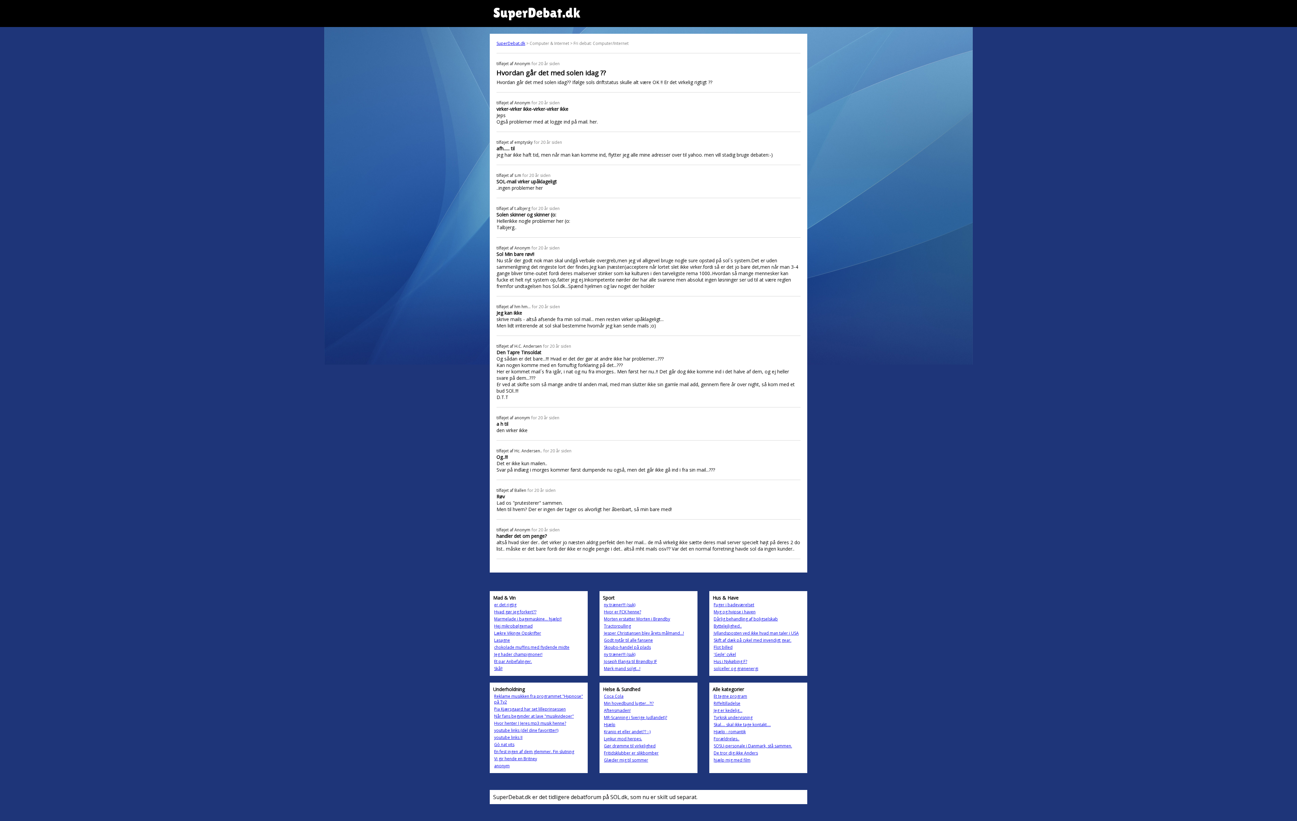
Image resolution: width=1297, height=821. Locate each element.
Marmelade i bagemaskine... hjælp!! (528, 619)
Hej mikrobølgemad (513, 626)
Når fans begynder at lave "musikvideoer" (534, 716)
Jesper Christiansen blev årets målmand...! (644, 633)
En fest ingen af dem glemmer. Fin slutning (534, 751)
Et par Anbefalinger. (513, 661)
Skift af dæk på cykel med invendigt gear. (752, 640)
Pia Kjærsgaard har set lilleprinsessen (530, 709)
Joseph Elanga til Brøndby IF (630, 661)
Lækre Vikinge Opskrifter (517, 633)
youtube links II (508, 737)
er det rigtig (505, 605)
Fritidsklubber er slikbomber (631, 753)
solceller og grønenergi (736, 668)
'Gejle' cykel (725, 654)
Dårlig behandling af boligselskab (746, 619)
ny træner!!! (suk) (619, 605)
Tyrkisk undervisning (733, 717)
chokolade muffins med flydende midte (531, 647)
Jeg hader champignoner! (518, 654)
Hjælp (609, 724)
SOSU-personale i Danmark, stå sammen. (753, 746)
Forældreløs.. (726, 739)
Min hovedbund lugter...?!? (629, 703)
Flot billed (723, 647)
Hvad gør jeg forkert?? (515, 612)
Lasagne (502, 640)
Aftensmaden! (617, 710)
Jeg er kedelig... (728, 710)
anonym (502, 766)
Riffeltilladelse (727, 703)
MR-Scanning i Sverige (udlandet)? (635, 717)
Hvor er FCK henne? (622, 612)
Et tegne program (730, 696)
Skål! (498, 668)
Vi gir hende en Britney (515, 759)
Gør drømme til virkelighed (630, 746)
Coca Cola (614, 696)
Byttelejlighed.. (728, 626)
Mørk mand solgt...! (622, 668)
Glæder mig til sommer (626, 760)
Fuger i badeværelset (734, 605)
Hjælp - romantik (730, 732)
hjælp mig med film (732, 760)
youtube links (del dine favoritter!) (526, 730)
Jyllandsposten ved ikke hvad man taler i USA (756, 633)
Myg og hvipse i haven (735, 612)
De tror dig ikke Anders (736, 753)
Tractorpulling (617, 626)
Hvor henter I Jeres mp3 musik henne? (530, 723)
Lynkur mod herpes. (623, 739)
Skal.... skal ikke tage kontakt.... (742, 724)
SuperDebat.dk (511, 43)
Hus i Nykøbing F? (730, 661)
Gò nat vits (504, 744)
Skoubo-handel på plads (627, 647)
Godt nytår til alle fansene (628, 640)
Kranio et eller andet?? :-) (627, 732)
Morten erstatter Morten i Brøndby (637, 619)
